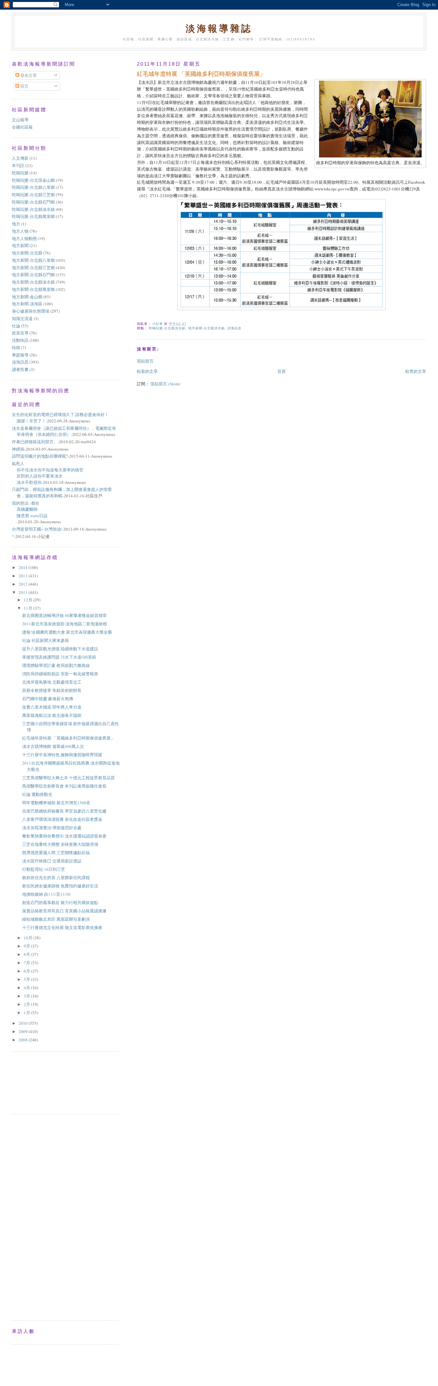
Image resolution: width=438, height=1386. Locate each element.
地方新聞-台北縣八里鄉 (33, 260)
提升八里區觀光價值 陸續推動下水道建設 (60, 649)
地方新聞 (20, 245)
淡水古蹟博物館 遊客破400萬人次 (53, 746)
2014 (24, 567)
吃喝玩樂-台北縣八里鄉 (33, 187)
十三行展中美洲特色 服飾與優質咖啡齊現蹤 (62, 754)
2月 (27, 1004)
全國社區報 (22, 127)
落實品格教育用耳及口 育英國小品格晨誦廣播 (64, 911)
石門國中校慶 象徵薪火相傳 (47, 698)
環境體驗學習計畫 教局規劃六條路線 (56, 665)
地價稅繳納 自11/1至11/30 (46, 894)
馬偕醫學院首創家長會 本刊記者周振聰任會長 (64, 786)
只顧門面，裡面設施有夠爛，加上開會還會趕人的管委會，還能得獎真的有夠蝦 (62, 492)
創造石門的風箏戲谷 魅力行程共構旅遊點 (62, 902)
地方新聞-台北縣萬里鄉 (33, 289)
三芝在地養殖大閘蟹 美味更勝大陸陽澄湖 (60, 844)
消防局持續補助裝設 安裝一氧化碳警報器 (60, 674)
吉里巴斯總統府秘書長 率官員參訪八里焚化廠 (64, 811)
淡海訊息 (234, 328)
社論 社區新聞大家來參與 (45, 640)
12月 (28, 600)
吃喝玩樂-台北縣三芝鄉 (33, 194)
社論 (16, 326)
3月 (27, 996)
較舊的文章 (415, 371)
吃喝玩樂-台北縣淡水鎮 (167, 328)
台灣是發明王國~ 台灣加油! (37, 529)
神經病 (18, 449)
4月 (27, 987)
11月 (28, 608)
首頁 (281, 371)
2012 (24, 584)
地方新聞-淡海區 (27, 304)
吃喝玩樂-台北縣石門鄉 (33, 202)
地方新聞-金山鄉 (27, 297)
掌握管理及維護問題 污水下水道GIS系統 (59, 657)
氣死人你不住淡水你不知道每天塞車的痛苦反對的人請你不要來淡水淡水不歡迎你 (47, 473)
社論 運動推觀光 (37, 794)
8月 (27, 954)
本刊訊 (18, 165)
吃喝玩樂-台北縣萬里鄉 (33, 216)
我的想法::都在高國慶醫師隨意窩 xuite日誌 (29, 509)
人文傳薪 (20, 158)
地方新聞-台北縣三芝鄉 (33, 267)
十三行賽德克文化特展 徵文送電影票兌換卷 (62, 927)
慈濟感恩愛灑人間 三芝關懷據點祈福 (56, 852)
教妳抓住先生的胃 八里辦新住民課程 (56, 877)
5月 (27, 979)
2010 (24, 1023)
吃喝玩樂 (20, 173)
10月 (28, 938)
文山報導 (20, 120)
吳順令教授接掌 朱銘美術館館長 (51, 690)
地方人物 (20, 231)
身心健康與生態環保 (30, 311)
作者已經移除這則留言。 (35, 442)
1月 (27, 1012)
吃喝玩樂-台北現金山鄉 (33, 180)
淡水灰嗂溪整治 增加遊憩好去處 (51, 827)
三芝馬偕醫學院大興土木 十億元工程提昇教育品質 (68, 778)
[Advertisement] (41, 1082)
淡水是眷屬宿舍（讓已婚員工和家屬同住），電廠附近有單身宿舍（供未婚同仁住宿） (64, 431)
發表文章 (28, 75)
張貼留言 (145, 361)
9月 (27, 946)
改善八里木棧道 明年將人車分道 (51, 707)
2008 (24, 1040)
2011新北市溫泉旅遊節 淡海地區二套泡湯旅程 (64, 624)
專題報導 (20, 355)
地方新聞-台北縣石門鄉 (33, 274)
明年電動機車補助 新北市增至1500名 (56, 802)
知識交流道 (22, 318)
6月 (27, 971)
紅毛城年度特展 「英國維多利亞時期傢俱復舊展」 (68, 738)
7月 (27, 962)
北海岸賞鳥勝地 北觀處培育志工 (51, 682)
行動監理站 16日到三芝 (43, 869)
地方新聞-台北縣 (27, 253)
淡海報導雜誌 (219, 28)
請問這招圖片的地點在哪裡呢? (40, 456)
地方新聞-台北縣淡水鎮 (206, 328)
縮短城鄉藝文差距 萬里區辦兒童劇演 (56, 919)
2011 (24, 592)
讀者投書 (20, 369)
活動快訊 (20, 340)
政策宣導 (20, 333)
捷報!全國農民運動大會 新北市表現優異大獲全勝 (67, 632)
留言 (24, 86)
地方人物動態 (24, 238)
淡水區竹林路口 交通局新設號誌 (51, 861)
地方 (16, 224)
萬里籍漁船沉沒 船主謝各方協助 (51, 715)
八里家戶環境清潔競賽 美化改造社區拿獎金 (62, 819)
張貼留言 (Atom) (165, 384)
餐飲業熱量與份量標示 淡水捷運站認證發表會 (64, 836)
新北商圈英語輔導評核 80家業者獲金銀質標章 (64, 615)
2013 (24, 576)
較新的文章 (147, 371)
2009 (24, 1031)
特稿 (16, 347)
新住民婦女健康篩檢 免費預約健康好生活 (60, 886)
